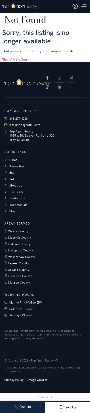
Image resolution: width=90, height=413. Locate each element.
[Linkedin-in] (59, 87)
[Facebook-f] (47, 77)
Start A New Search (16, 59)
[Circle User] (75, 6)
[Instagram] (59, 77)
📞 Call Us (22, 407)
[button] (84, 6)
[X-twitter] (71, 77)
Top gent (19, 6)
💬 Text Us (67, 407)
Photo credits (45, 397)
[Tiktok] (47, 87)
